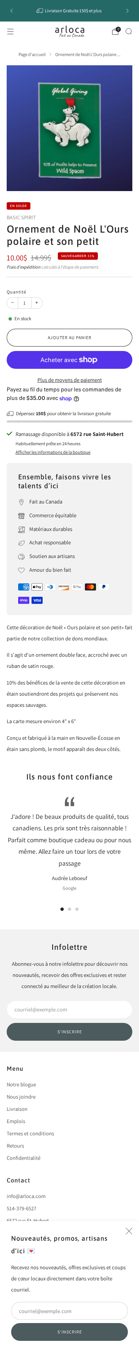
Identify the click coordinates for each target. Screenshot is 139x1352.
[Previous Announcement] (11, 10)
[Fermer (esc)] (129, 1231)
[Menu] (10, 31)
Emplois (16, 1121)
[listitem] (69, 11)
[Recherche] (128, 31)
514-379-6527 (21, 1208)
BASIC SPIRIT (21, 217)
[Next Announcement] (127, 10)
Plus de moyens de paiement (69, 379)
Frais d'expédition (23, 267)
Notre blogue (21, 1084)
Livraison (17, 1108)
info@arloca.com (26, 1196)
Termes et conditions (30, 1133)
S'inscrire (69, 1332)
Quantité (16, 292)
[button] (62, 909)
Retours (15, 1145)
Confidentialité (23, 1157)
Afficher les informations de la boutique (53, 452)
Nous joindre (21, 1096)
